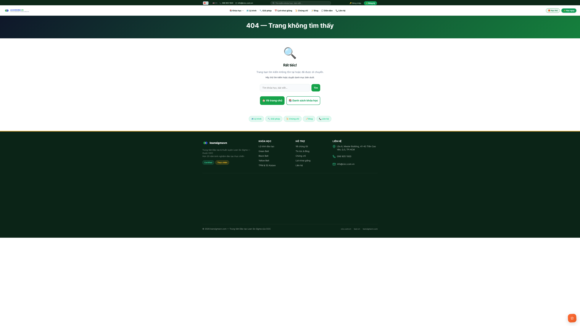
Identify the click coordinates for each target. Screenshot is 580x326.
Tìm (316, 87)
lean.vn (357, 229)
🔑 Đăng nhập (355, 3)
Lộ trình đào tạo (266, 146)
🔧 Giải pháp (265, 10)
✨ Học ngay (568, 10)
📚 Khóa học (236, 10)
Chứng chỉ (301, 156)
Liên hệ (299, 165)
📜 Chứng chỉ (301, 10)
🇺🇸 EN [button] (215, 3)
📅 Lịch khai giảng (283, 10)
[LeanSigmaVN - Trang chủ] (16, 10)
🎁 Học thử (553, 10)
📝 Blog (314, 10)
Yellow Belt (264, 160)
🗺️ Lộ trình (251, 10)
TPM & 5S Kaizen (267, 165)
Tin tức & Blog (302, 151)
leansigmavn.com (370, 229)
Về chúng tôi (302, 146)
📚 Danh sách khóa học (303, 100)
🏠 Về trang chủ (272, 100)
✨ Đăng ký (370, 3)
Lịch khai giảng (303, 160)
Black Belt (263, 156)
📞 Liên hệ (340, 10)
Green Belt (264, 151)
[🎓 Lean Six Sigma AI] (572, 318)
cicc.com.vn (346, 229)
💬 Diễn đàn (327, 10)
